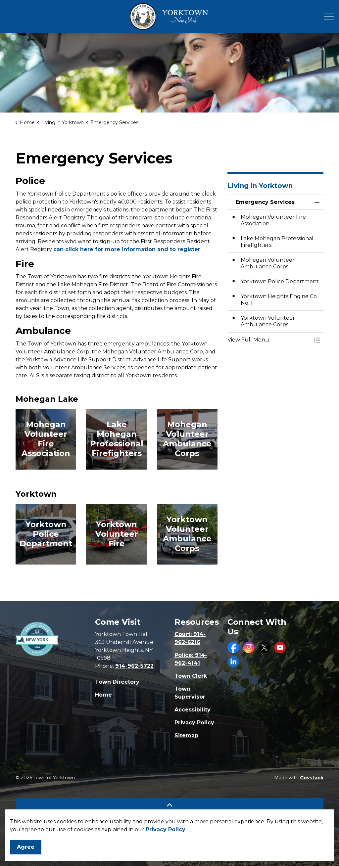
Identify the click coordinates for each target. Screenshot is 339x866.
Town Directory (117, 682)
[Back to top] (169, 805)
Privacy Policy (165, 829)
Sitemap (186, 735)
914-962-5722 (134, 666)
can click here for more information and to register (126, 249)
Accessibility (192, 709)
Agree (25, 847)
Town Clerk (190, 676)
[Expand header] (329, 16)
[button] (268, 340)
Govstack (311, 778)
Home (103, 695)
